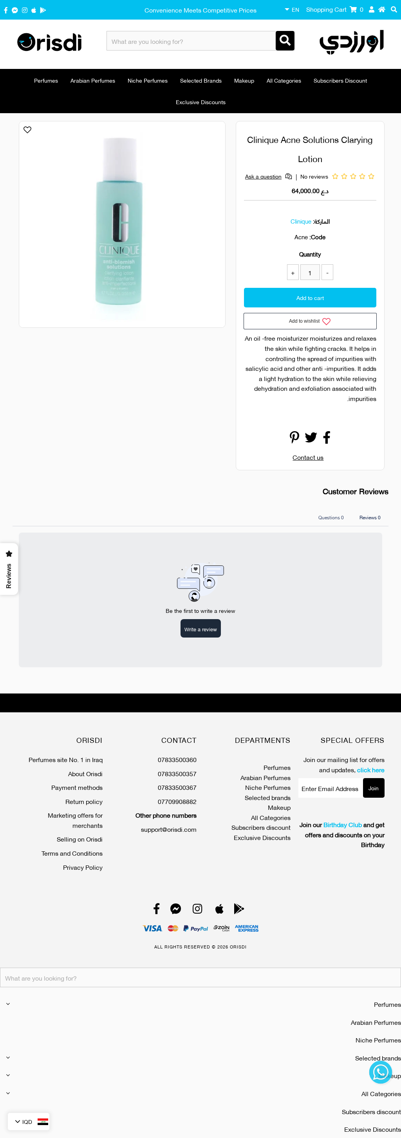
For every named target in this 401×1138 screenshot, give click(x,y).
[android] (43, 9)
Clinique (301, 220)
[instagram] (24, 9)
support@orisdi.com (169, 829)
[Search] (285, 41)
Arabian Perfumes (92, 80)
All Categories (284, 80)
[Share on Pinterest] (294, 439)
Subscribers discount (340, 80)
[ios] (33, 9)
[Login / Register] (371, 9)
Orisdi (238, 946)
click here (371, 769)
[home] (381, 9)
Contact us (308, 456)
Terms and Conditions (72, 852)
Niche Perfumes (148, 80)
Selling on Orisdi (80, 838)
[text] (310, 373)
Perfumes (46, 80)
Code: (317, 236)
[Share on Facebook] (327, 439)
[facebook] (6, 9)
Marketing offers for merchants (75, 820)
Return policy (84, 801)
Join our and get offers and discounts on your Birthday (342, 834)
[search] (394, 9)
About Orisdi (85, 773)
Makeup (244, 80)
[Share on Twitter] (311, 439)
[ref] (15, 9)
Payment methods (77, 787)
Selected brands (201, 80)
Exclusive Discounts (201, 102)
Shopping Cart (334, 8)
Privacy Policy (83, 866)
